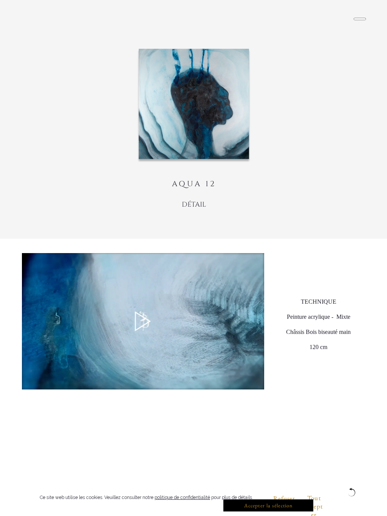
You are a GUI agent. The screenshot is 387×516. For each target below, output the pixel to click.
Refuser (284, 498)
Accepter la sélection (268, 505)
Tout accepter (314, 499)
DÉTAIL (194, 204)
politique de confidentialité (182, 497)
